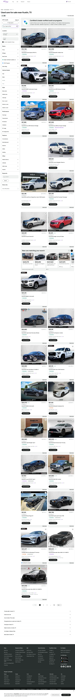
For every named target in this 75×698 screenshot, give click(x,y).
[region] (37, 694)
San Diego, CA (51, 663)
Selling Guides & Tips (30, 656)
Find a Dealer (6, 658)
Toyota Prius (6, 677)
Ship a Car (40, 654)
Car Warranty (40, 656)
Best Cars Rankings (18, 656)
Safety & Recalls (18, 658)
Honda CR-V (17, 676)
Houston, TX (51, 652)
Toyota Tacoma (6, 679)
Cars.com (46, 693)
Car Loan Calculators (42, 650)
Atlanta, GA (51, 658)
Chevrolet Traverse (53, 679)
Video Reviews (18, 661)
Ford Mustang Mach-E (31, 681)
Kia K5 (62, 681)
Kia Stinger (63, 679)
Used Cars (6, 650)
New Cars (6, 652)
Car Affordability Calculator (43, 652)
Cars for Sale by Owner (8, 656)
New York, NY (51, 661)
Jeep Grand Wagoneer (42, 681)
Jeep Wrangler (40, 676)
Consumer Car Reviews (19, 650)
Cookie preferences (55, 694)
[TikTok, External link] (61, 666)
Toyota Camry (6, 681)
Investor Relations (30, 689)
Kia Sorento (63, 677)
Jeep (39, 674)
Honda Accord (18, 679)
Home (2, 9)
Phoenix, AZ (51, 656)
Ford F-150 (29, 679)
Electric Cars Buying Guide (9, 663)
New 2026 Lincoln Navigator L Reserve (40, 264)
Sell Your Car (29, 650)
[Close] (73, 691)
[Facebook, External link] (64, 666)
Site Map (39, 661)
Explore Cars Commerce (65, 650)
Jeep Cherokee (41, 683)
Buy (13, 1)
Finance (28, 1)
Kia (61, 674)
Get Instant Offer (30, 652)
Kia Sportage (63, 676)
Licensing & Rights (44, 689)
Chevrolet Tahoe (53, 681)
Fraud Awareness (53, 689)
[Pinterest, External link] (70, 666)
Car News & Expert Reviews (20, 652)
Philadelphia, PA (52, 660)
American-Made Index (19, 660)
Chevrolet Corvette (53, 676)
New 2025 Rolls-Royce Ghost (28, 263)
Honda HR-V (17, 683)
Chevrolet (51, 674)
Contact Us (23, 689)
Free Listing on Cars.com (31, 654)
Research (22, 1)
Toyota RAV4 (6, 676)
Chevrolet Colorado (53, 683)
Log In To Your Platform (65, 652)
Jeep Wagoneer (41, 679)
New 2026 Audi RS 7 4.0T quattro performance (51, 264)
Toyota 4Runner (7, 683)
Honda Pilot (17, 681)
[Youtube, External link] (66, 666)
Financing (6, 665)
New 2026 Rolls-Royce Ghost (64, 263)
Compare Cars (18, 654)
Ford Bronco (29, 677)
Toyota (5, 674)
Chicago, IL (51, 650)
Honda (16, 674)
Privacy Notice (16, 693)
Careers (37, 689)
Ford (28, 674)
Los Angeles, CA (52, 654)
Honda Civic (17, 677)
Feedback (59, 689)
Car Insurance (40, 658)
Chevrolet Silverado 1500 (54, 677)
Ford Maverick (29, 676)
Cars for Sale (6, 9)
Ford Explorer (29, 683)
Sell (17, 1)
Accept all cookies (66, 694)
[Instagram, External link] (68, 666)
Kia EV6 (62, 683)
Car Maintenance (41, 660)
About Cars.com (17, 689)
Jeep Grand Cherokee (42, 677)
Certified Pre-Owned (8, 654)
